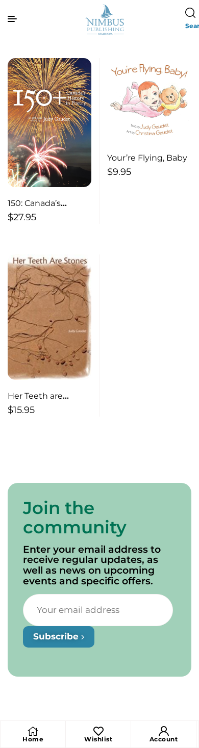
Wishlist (98, 739)
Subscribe (57, 636)
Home (32, 739)
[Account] (164, 731)
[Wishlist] (98, 731)
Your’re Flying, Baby (147, 158)
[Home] (33, 731)
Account (164, 739)
